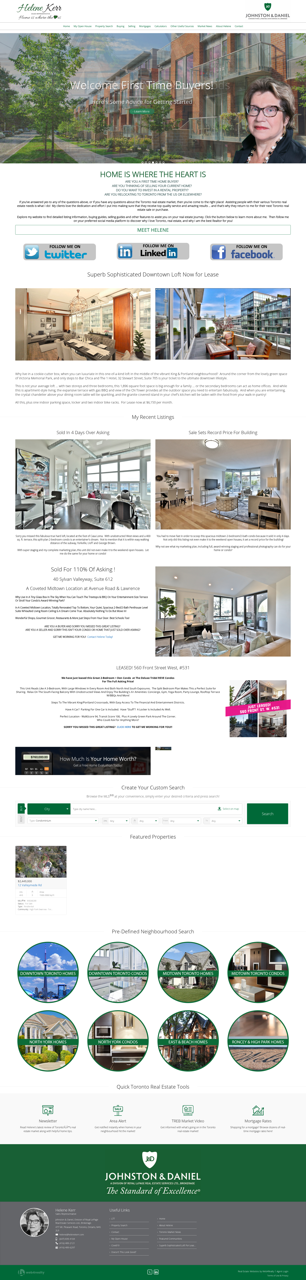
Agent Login (282, 1271)
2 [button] (146, 162)
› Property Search (118, 1225)
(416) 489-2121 (67, 1243)
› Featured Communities (169, 1238)
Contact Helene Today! (100, 637)
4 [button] (153, 162)
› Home (161, 1218)
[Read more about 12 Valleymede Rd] (40, 880)
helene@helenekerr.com (71, 1234)
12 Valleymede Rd (30, 885)
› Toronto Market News (169, 1232)
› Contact (114, 1232)
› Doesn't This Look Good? (122, 1252)
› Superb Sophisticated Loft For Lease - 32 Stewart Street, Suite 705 (177, 1245)
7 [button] (163, 162)
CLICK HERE (124, 727)
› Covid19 (114, 1245)
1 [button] (142, 162)
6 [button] (160, 162)
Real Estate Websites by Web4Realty (256, 1271)
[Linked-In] (153, 251)
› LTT (112, 1218)
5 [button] (156, 162)
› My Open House (118, 1238)
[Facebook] (246, 251)
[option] (153, 98)
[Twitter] (59, 251)
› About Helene (165, 1225)
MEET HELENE (153, 230)
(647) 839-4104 (67, 1238)
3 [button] (149, 162)
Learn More (153, 122)
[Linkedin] (156, 1272)
